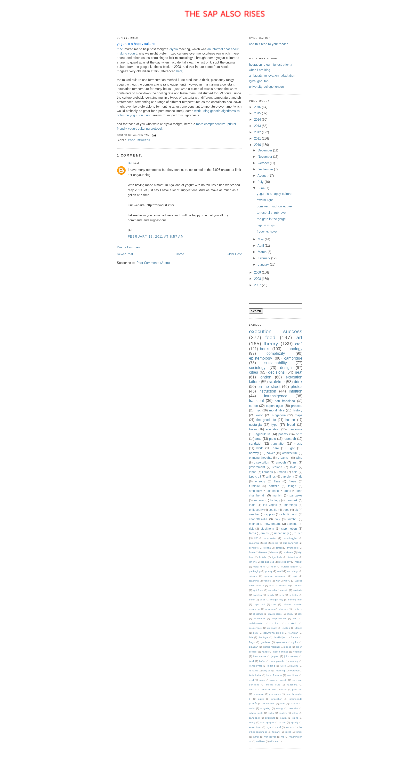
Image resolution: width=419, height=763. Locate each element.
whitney (273, 741)
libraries (267, 471)
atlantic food (289, 514)
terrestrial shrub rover (272, 212)
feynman (293, 632)
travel (288, 732)
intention (293, 557)
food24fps (279, 637)
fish (251, 637)
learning (280, 670)
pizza (261, 699)
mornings (290, 504)
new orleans (273, 523)
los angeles (267, 561)
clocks (274, 543)
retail (279, 571)
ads (271, 585)
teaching (254, 580)
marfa (282, 471)
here (179, 71)
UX (256, 538)
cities (253, 372)
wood (259, 415)
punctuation (268, 703)
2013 (258, 126)
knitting (271, 665)
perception (275, 694)
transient (256, 401)
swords (290, 727)
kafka (262, 661)
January (264, 264)
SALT (261, 585)
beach (270, 595)
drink (298, 382)
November (265, 156)
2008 (258, 279)
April (261, 245)
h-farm (274, 552)
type (274, 424)
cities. (290, 614)
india (252, 504)
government (257, 467)
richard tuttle (256, 713)
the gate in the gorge (271, 219)
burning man (295, 599)
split (295, 576)
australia (297, 590)
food (132, 140)
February (264, 258)
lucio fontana (274, 675)
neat (298, 372)
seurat (283, 717)
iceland (277, 467)
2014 (258, 119)
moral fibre (276, 410)
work (259, 448)
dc (300, 476)
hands (265, 651)
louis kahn (255, 675)
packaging (255, 571)
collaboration (256, 623)
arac (258, 438)
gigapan (253, 646)
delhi (255, 632)
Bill (130, 163)
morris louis (273, 684)
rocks (271, 713)
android (298, 585)
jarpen (275, 656)
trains (265, 533)
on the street (269, 387)
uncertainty (281, 533)
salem (295, 713)
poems (283, 434)
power (270, 453)
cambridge (293, 358)
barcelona (287, 476)
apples (270, 514)
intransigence (275, 396)
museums (295, 429)
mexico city (284, 561)
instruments (259, 656)
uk (296, 509)
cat (265, 543)
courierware (255, 628)
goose (287, 646)
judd (251, 661)
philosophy (256, 509)
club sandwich (290, 543)
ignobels (277, 557)
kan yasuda (277, 661)
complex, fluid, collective (274, 206)
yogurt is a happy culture (136, 44)
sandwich (255, 443)
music (298, 443)
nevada (253, 689)
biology (275, 500)
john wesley (291, 656)
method (254, 523)
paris (272, 438)
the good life (266, 420)
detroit (278, 547)
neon (273, 566)
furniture (254, 486)
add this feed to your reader (268, 44)
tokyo (253, 429)
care (276, 448)
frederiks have (267, 231)
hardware (288, 552)
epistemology (260, 358)
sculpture (270, 717)
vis (282, 736)
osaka (284, 689)
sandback (254, 717)
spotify (294, 722)
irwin (293, 467)
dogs (287, 490)
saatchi (283, 713)
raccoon (294, 703)
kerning (294, 661)
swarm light (265, 200)
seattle (273, 509)
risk (251, 528)
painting (292, 523)
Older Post (234, 254)
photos (296, 387)
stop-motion (289, 528)
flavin (252, 552)
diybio (173, 49)
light (292, 448)
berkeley (293, 595)
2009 (258, 272)
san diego (292, 571)
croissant (272, 628)
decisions (276, 372)
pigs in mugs (266, 225)
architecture (290, 453)
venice (267, 580)
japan (253, 471)
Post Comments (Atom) (153, 263)
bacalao (257, 595)
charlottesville (258, 519)
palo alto (297, 689)
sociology (257, 368)
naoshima (292, 684)
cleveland (259, 618)
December (265, 150)
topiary (276, 732)
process (143, 140)
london (265, 377)
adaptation (270, 538)
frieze (292, 481)
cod (295, 618)
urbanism (284, 457)
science (253, 576)
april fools (258, 590)
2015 (258, 113)
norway (254, 453)
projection (276, 699)
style (269, 727)
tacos (252, 533)
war (278, 580)
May (261, 239)
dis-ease (273, 490)
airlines (271, 476)
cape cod (259, 604)
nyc (258, 410)
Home (180, 254)
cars (274, 604)
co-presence (279, 618)
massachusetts (278, 680)
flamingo (263, 637)
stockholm (267, 528)
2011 (258, 138)
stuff (299, 434)
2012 (258, 132)
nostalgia (255, 424)
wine (299, 457)
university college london (266, 86)
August (263, 175)
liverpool (294, 670)
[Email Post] (153, 135)
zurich (298, 533)
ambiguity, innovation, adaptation (272, 75)
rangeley (265, 708)
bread (291, 424)
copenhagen (274, 406)
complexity (275, 353)
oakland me (269, 689)
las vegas (270, 504)
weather (254, 514)
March (262, 252)
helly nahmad (280, 651)
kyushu (294, 665)
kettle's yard (256, 665)
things (292, 486)
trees (286, 509)
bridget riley (276, 599)
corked (292, 623)
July (261, 182)
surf (279, 727)
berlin (252, 599)
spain (283, 722)
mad (251, 680)
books (265, 349)
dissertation (261, 462)
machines (292, 675)
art (299, 337)
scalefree (277, 382)
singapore (279, 415)
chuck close (275, 614)
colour (276, 623)
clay (300, 614)
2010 (258, 145)
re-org (279, 708)
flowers (263, 552)
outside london (289, 566)
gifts (295, 642)
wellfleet (260, 741)
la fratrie (253, 670)
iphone (253, 561)
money (298, 561)
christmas (258, 614)
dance (298, 628)
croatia (267, 547)
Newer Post (125, 254)
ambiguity (255, 490)
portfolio (274, 486)
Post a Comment (129, 247)
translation (278, 443)
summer (259, 500)
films (277, 481)
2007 (258, 285)
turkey (299, 732)
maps (298, 415)
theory (271, 343)
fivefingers (292, 547)
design (286, 368)
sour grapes (267, 722)
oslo (295, 471)
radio (252, 708)
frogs (252, 642)
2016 (258, 107)
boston (290, 420)
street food (255, 727)
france (294, 637)
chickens (297, 609)
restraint (293, 708)
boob (263, 599)
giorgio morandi (271, 646)
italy (277, 519)
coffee (253, 406)
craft (298, 344)
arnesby (272, 590)
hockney (297, 651)
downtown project (273, 632)
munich (277, 495)
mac (120, 49)
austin (285, 590)
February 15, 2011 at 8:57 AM (156, 236)
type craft (255, 476)
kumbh (292, 519)
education (272, 429)
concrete (254, 547)
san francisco (285, 401)
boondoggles (290, 538)
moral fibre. (259, 566)
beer (281, 595)
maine (262, 680)
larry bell (267, 670)
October (264, 163)
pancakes (296, 495)
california (254, 543)
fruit (294, 462)
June (262, 188)
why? (287, 580)
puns (282, 703)
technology (292, 349)
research (290, 438)
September (266, 169)
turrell (256, 736)
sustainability (275, 363)
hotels (262, 557)
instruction (267, 391)
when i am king (259, 70)
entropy (260, 481)
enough (281, 462)
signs (295, 717)
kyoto (283, 665)
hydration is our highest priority (270, 64)
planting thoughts (260, 457)
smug (252, 722)
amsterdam (283, 585)
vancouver (270, 736)
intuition (295, 391)
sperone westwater (275, 576)
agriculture (263, 434)
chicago (283, 609)
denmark (292, 500)
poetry (268, 571)
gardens (265, 642)
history (297, 410)
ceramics (270, 609)
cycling (286, 628)
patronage (258, 694)
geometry (281, 642)
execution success (275, 331)
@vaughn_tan (258, 81)
